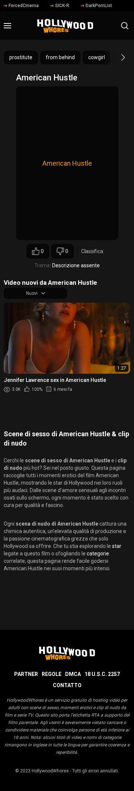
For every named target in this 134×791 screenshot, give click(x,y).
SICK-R (62, 5)
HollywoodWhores (50, 771)
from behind (60, 57)
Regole (51, 674)
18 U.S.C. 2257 (102, 674)
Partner (26, 674)
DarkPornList (99, 5)
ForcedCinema (24, 5)
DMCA (73, 674)
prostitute (20, 57)
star (116, 546)
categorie (98, 553)
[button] (116, 57)
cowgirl (96, 57)
